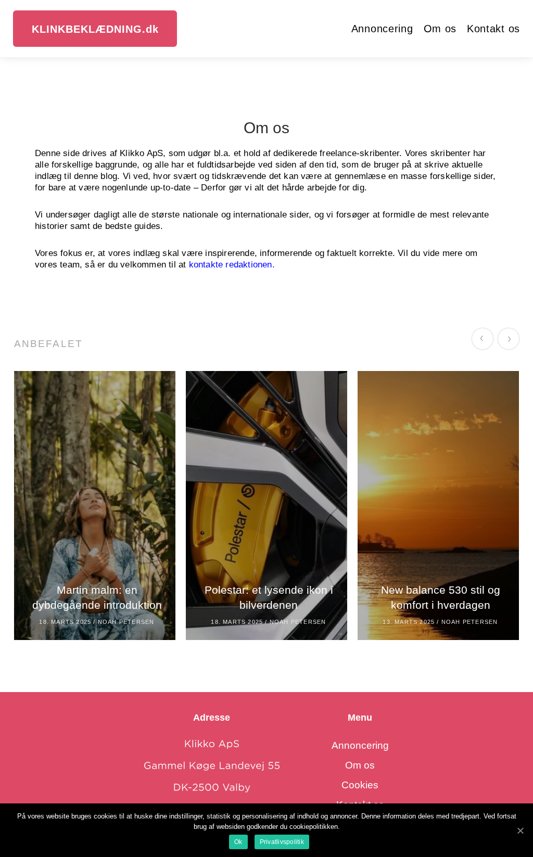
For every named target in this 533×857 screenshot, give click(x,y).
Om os (440, 28)
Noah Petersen (126, 622)
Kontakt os (493, 28)
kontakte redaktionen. (232, 265)
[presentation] (485, 340)
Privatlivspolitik (282, 842)
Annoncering (382, 28)
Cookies (359, 784)
